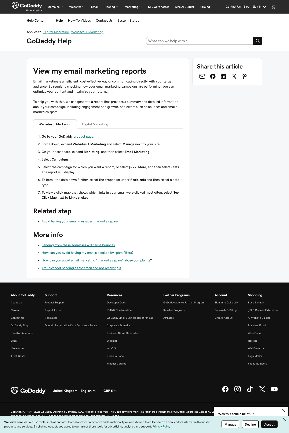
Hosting (252, 340)
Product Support (54, 302)
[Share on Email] (202, 76)
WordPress (254, 333)
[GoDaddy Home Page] (28, 390)
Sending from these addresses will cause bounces (78, 245)
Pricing (205, 6)
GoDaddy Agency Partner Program (184, 302)
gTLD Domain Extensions (263, 310)
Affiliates (168, 317)
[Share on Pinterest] (244, 76)
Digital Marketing (56, 32)
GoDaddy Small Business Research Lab (130, 317)
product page (83, 136)
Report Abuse (53, 310)
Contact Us (104, 20)
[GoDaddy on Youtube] (274, 391)
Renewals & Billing (226, 310)
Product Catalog (116, 363)
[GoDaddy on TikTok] (250, 391)
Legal (14, 340)
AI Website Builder (259, 317)
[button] (284, 411)
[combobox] (199, 41)
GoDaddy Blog (19, 325)
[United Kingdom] (27, 5)
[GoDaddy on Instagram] (237, 391)
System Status (128, 20)
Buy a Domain (256, 302)
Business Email (257, 325)
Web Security (256, 348)
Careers (16, 310)
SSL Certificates (158, 6)
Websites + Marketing (87, 32)
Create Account (224, 317)
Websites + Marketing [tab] (55, 124)
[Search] (257, 41)
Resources (51, 317)
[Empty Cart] (273, 7)
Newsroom (17, 348)
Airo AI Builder (184, 6)
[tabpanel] (108, 167)
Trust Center (18, 356)
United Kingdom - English (72, 390)
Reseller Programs (174, 310)
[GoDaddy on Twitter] (262, 391)
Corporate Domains (119, 325)
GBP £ (108, 390)
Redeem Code (115, 356)
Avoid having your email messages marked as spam (80, 221)
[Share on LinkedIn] (223, 76)
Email (95, 6)
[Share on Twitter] (234, 76)
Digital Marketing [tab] (95, 124)
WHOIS (111, 348)
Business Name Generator (123, 333)
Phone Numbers (257, 363)
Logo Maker (255, 356)
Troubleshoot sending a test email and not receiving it (81, 268)
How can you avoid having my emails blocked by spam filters (87, 252)
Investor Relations (22, 333)
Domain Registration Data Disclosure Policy (71, 325)
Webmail (112, 340)
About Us (16, 302)
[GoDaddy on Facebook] (225, 391)
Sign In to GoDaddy (226, 302)
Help (59, 20)
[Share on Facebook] (213, 76)
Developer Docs (116, 302)
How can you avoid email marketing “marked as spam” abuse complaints (96, 260)
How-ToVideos (79, 20)
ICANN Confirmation (119, 310)
